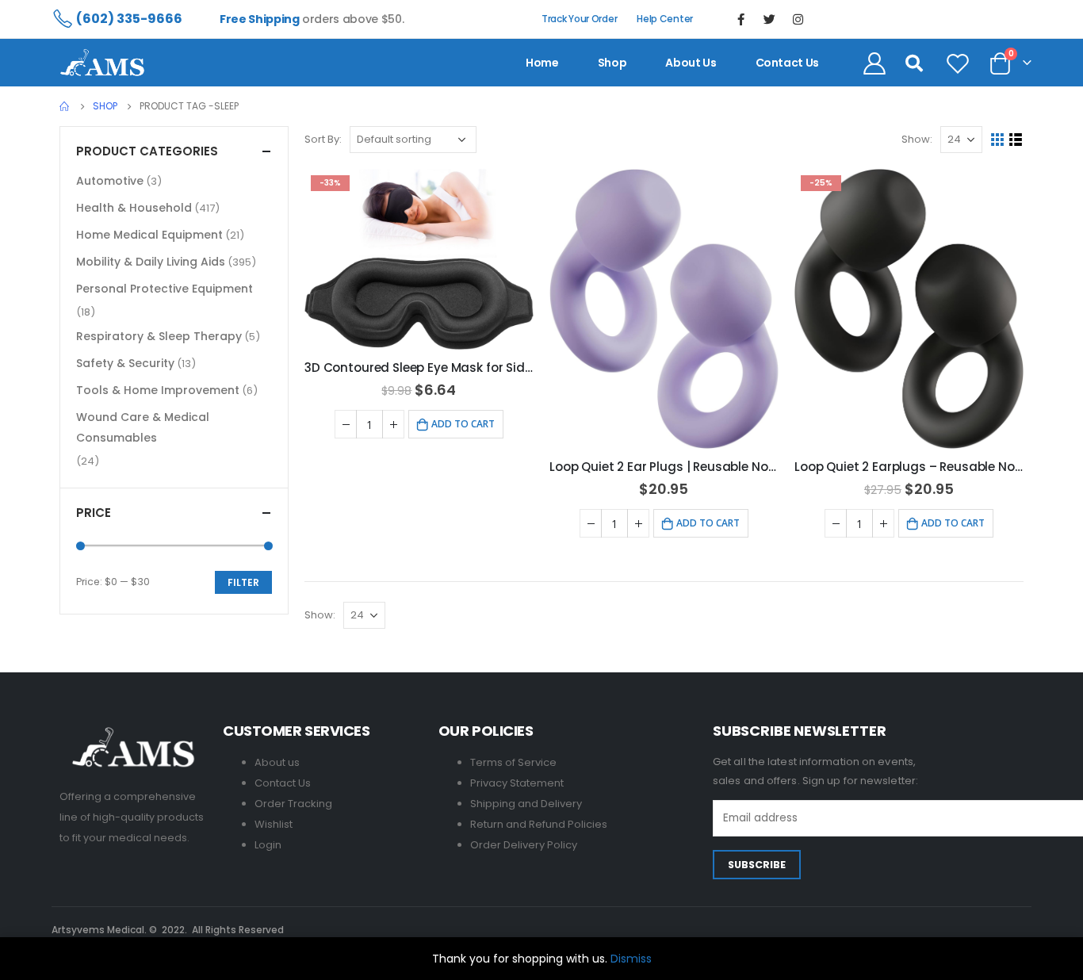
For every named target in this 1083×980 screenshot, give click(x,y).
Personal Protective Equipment (164, 289)
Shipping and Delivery (526, 803)
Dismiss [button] (631, 959)
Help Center (665, 18)
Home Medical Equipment (149, 235)
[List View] (1016, 139)
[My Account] (874, 63)
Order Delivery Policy (523, 844)
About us (690, 63)
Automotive (110, 181)
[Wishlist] (958, 63)
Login (267, 844)
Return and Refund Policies (538, 824)
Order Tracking (293, 803)
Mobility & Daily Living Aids (150, 262)
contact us (788, 63)
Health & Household (134, 208)
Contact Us (282, 783)
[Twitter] (770, 19)
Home (542, 63)
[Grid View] (997, 139)
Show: (916, 139)
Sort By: (323, 139)
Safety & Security (125, 363)
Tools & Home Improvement (157, 390)
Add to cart (463, 424)
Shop (612, 63)
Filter (243, 582)
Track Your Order (579, 18)
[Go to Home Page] (65, 106)
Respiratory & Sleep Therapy (159, 336)
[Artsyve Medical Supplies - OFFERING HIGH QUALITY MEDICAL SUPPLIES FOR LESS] (102, 62)
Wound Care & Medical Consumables (142, 427)
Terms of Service (513, 762)
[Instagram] (798, 19)
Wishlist (273, 824)
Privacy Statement (517, 783)
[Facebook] (741, 19)
